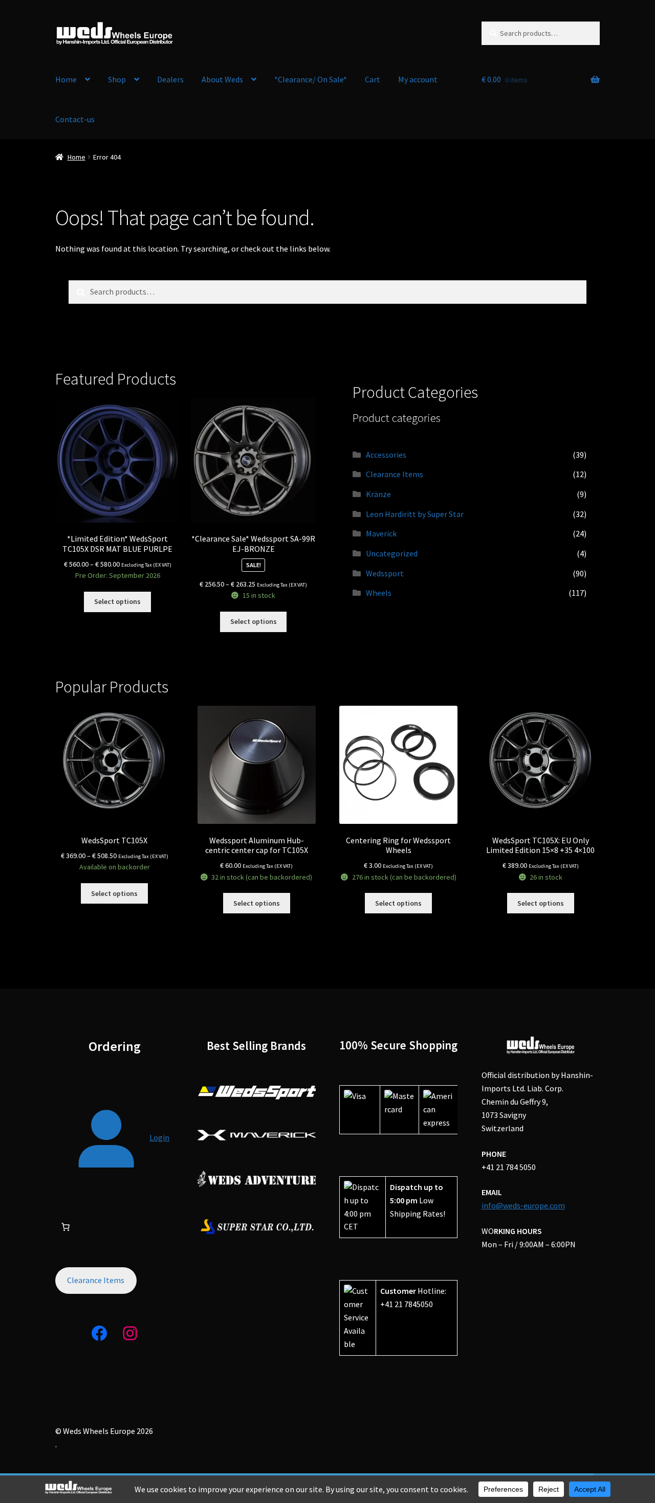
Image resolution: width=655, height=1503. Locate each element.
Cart (372, 79)
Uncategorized (392, 553)
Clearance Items (394, 474)
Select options (117, 601)
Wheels (378, 593)
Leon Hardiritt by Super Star (415, 514)
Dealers (170, 79)
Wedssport (385, 573)
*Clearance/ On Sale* (310, 79)
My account (418, 79)
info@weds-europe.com (523, 1205)
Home (66, 79)
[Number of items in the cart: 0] (65, 1227)
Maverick (381, 533)
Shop (117, 79)
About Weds (222, 79)
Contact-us (75, 119)
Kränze (378, 494)
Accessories (386, 455)
